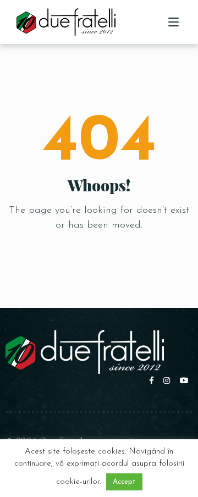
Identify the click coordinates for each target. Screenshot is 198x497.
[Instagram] (168, 381)
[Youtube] (185, 381)
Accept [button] (124, 481)
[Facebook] (154, 381)
